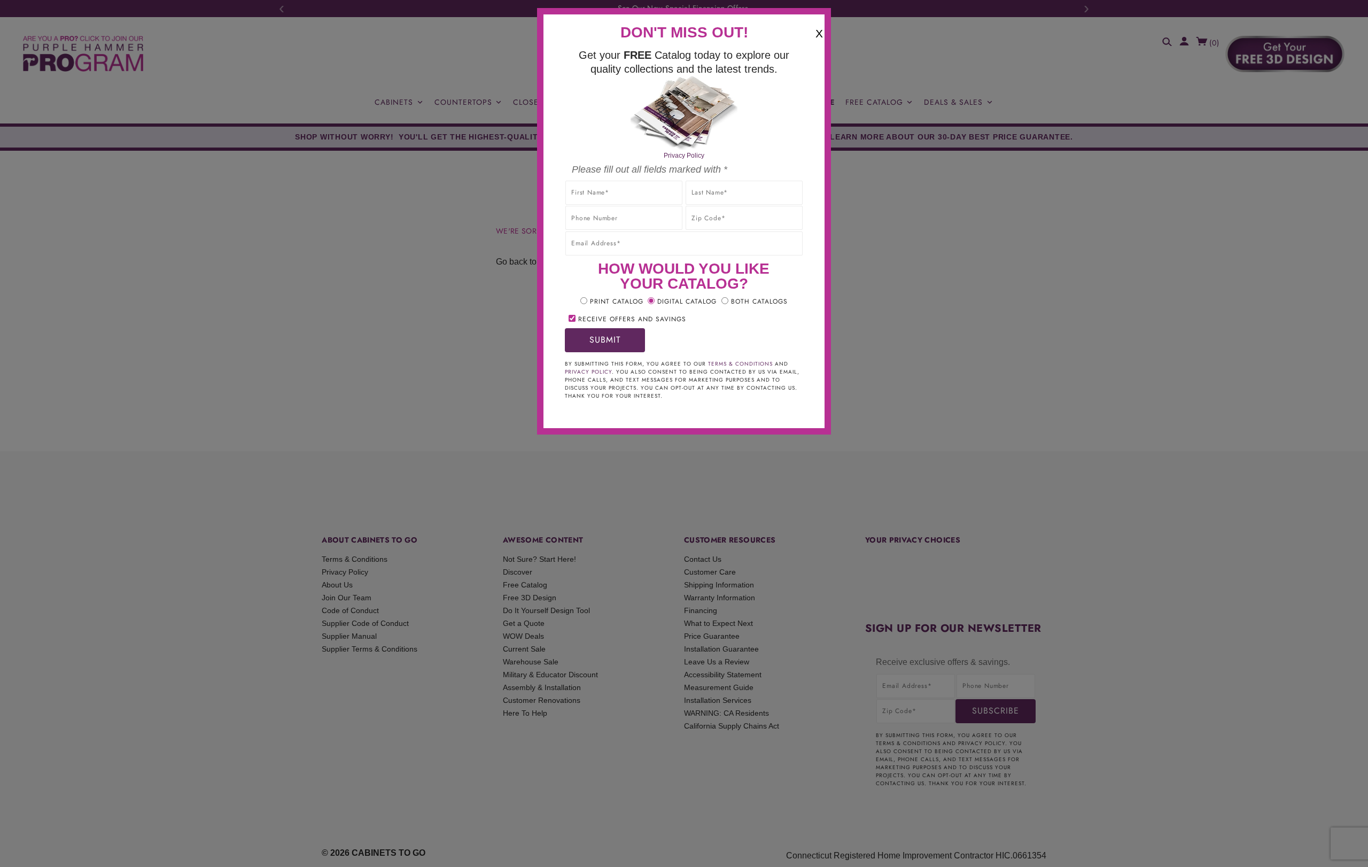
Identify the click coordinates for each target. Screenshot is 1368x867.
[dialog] (684, 433)
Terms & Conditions (740, 364)
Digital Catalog (687, 301)
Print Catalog (616, 301)
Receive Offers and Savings (632, 319)
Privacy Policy (684, 155)
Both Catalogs (759, 301)
